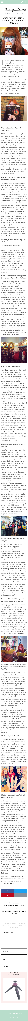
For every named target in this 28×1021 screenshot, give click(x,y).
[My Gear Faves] (14, 989)
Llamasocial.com (18, 1013)
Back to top (13, 1017)
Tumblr (13, 871)
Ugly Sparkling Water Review (14, 904)
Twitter (18, 871)
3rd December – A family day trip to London (14, 911)
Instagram (4, 873)
